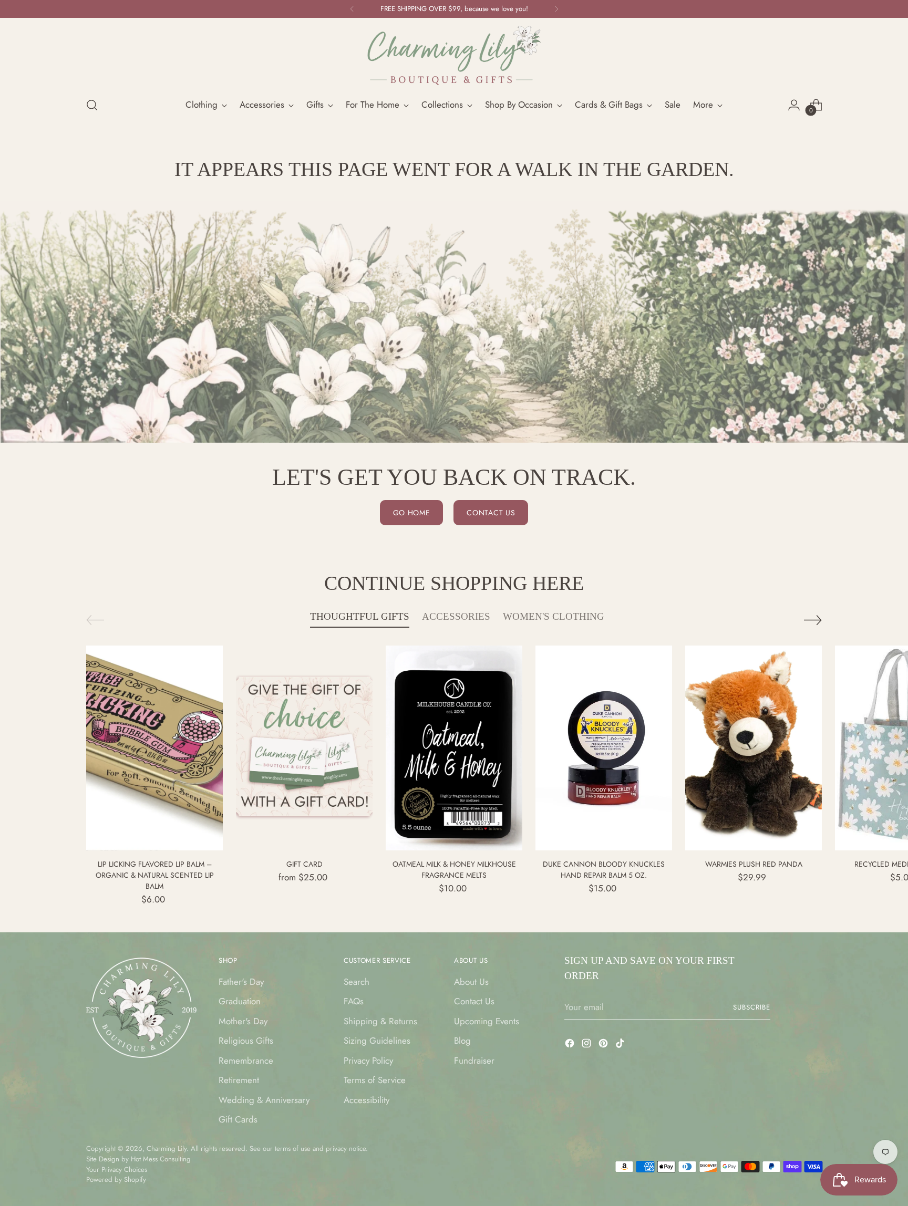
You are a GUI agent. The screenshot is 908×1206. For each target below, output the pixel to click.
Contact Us (474, 1001)
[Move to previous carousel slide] (95, 620)
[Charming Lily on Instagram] (587, 1045)
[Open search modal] (91, 105)
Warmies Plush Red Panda (753, 864)
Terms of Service (375, 1080)
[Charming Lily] (454, 55)
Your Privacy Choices (116, 1169)
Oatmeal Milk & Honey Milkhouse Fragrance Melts (454, 869)
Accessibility (366, 1100)
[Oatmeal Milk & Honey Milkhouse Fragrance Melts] (454, 748)
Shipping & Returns (380, 1021)
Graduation (240, 1001)
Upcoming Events (486, 1021)
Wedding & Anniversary (264, 1100)
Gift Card (304, 864)
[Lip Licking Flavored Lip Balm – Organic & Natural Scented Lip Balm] (154, 748)
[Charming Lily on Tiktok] (621, 1045)
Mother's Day (243, 1021)
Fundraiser (474, 1060)
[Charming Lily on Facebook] (570, 1045)
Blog (462, 1040)
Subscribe (751, 1007)
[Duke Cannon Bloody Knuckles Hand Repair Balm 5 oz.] (603, 748)
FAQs (354, 1001)
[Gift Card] (304, 748)
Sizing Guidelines (377, 1040)
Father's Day (241, 981)
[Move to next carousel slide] (813, 620)
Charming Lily (167, 1148)
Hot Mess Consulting (161, 1159)
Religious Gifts (246, 1040)
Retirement (239, 1080)
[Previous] (352, 9)
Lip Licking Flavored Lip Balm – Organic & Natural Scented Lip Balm (155, 875)
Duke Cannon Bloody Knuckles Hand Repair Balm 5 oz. (604, 869)
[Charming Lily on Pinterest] (604, 1045)
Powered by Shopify (116, 1179)
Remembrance (246, 1060)
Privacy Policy (368, 1060)
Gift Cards (238, 1119)
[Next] (556, 9)
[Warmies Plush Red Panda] (753, 748)
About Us (471, 981)
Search (356, 981)
